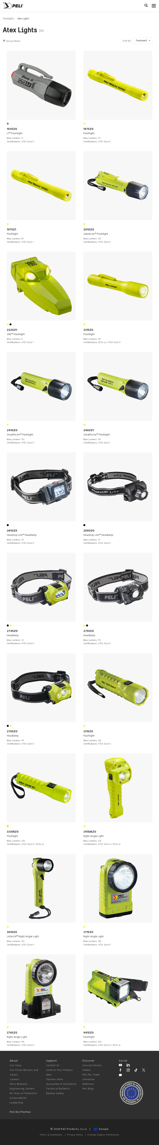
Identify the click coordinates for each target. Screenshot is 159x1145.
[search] (146, 6)
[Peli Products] (120, 1071)
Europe (103, 1129)
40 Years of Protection (23, 1093)
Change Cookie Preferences (103, 1135)
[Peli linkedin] (128, 1066)
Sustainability (18, 1098)
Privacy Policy (75, 1135)
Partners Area (54, 1079)
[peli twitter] (143, 1071)
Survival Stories (92, 1065)
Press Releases (19, 1084)
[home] (13, 5)
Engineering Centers (22, 1089)
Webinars (88, 1084)
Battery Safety (55, 1093)
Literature (88, 1079)
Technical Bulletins (58, 1089)
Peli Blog (87, 1089)
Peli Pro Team (91, 1075)
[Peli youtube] (120, 1066)
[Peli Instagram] (128, 1071)
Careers (14, 1079)
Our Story (16, 1065)
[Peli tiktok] (135, 1071)
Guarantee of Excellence (61, 1084)
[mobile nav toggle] (154, 5)
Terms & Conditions (51, 1135)
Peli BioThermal (20, 1112)
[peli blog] (120, 1076)
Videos (86, 1070)
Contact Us (53, 1065)
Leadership (16, 1103)
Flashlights (8, 19)
